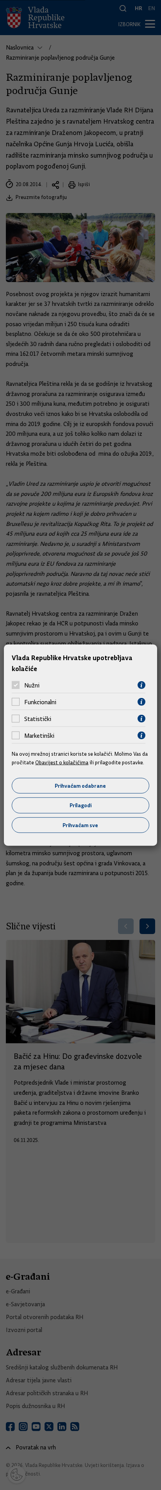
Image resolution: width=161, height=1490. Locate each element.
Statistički (37, 718)
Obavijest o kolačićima (61, 762)
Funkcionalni (40, 701)
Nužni (31, 685)
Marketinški (39, 735)
